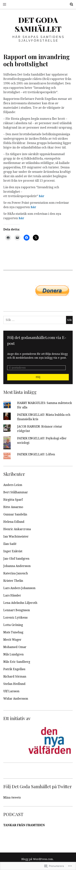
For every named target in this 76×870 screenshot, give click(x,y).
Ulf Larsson (11, 691)
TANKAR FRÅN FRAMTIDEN (24, 825)
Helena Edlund (13, 522)
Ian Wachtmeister (16, 536)
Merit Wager (12, 639)
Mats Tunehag (13, 632)
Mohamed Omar (14, 647)
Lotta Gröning (13, 625)
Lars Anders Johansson (19, 588)
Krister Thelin (13, 580)
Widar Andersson (15, 698)
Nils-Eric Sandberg (16, 662)
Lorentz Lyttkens (15, 617)
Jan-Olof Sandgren (16, 558)
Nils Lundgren (13, 654)
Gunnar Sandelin (15, 514)
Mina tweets (12, 797)
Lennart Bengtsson (16, 610)
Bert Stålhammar (15, 492)
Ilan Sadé (9, 544)
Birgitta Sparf (13, 499)
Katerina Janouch (15, 573)
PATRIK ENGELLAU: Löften (36, 454)
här (41, 196)
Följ (38, 377)
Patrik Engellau (14, 669)
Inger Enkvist (12, 551)
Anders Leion (12, 485)
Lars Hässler (12, 595)
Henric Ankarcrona (17, 529)
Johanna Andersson (17, 566)
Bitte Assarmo (13, 507)
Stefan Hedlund (14, 684)
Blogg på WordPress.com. (37, 859)
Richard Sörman (14, 676)
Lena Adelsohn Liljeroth (20, 603)
